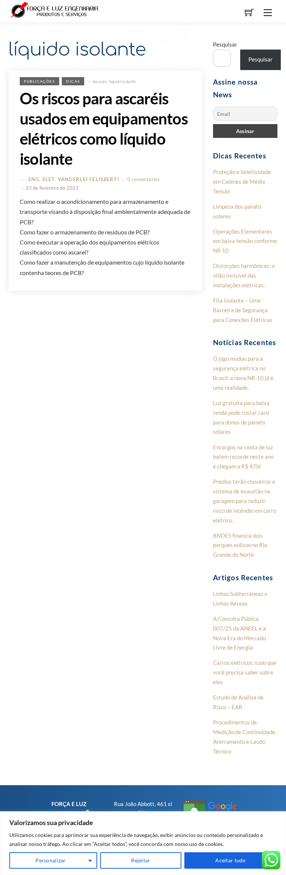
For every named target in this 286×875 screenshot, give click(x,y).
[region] (143, 843)
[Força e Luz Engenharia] (55, 9)
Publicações (39, 81)
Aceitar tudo (230, 860)
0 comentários (143, 179)
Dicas (73, 81)
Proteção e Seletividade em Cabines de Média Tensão (242, 181)
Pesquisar (225, 44)
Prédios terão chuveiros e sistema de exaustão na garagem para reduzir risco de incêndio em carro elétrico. (244, 500)
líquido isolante (122, 81)
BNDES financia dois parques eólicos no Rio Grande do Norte (240, 545)
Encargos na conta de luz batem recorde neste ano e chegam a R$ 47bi (243, 457)
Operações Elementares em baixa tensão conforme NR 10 (245, 241)
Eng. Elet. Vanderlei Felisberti (73, 180)
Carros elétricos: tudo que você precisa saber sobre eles (244, 672)
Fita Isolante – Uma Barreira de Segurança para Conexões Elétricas (243, 310)
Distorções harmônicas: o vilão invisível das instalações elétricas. (244, 275)
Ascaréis (100, 81)
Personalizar (50, 860)
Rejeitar (140, 860)
